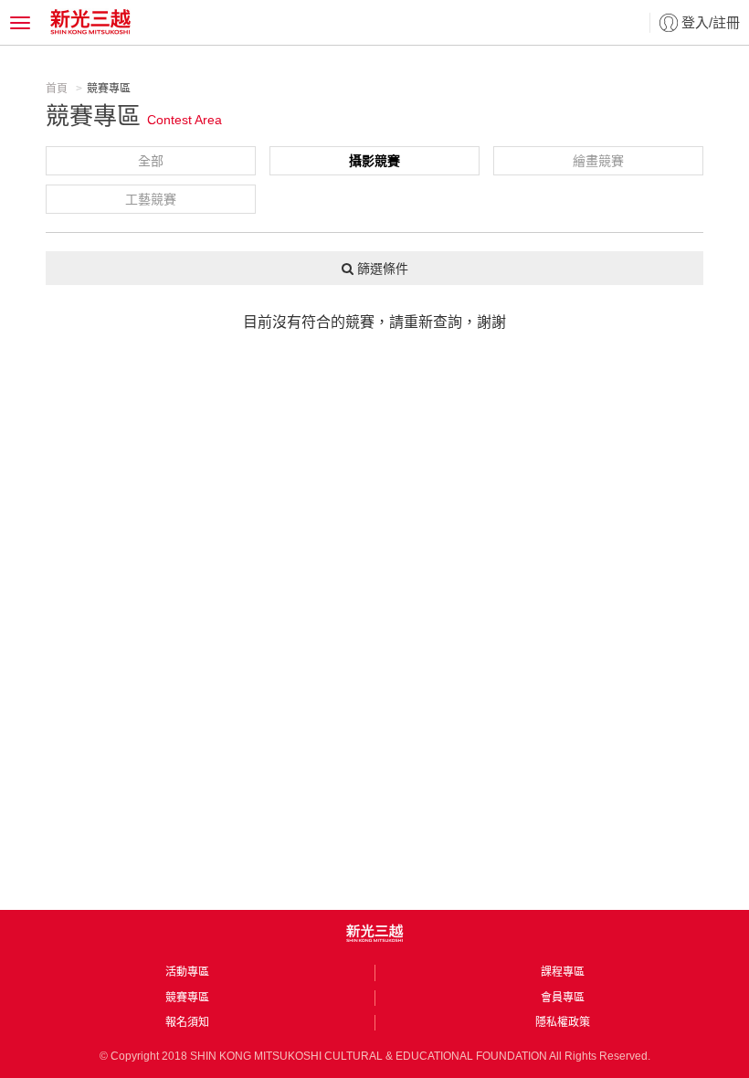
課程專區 (563, 972)
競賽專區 (187, 997)
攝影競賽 (374, 160)
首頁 (57, 88)
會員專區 (563, 997)
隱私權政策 (562, 1022)
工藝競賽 (150, 199)
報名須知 (187, 1022)
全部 (151, 160)
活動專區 (187, 972)
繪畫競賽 (598, 160)
